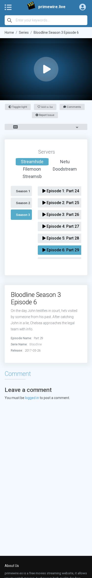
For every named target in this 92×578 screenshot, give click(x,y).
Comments (73, 107)
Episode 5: (62, 238)
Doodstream (65, 169)
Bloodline (35, 344)
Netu (65, 161)
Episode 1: (62, 191)
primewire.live (52, 6)
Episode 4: (62, 226)
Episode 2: (62, 202)
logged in (32, 398)
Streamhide (32, 161)
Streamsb (32, 176)
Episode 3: (62, 214)
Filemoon (32, 169)
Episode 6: (62, 250)
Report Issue (46, 115)
